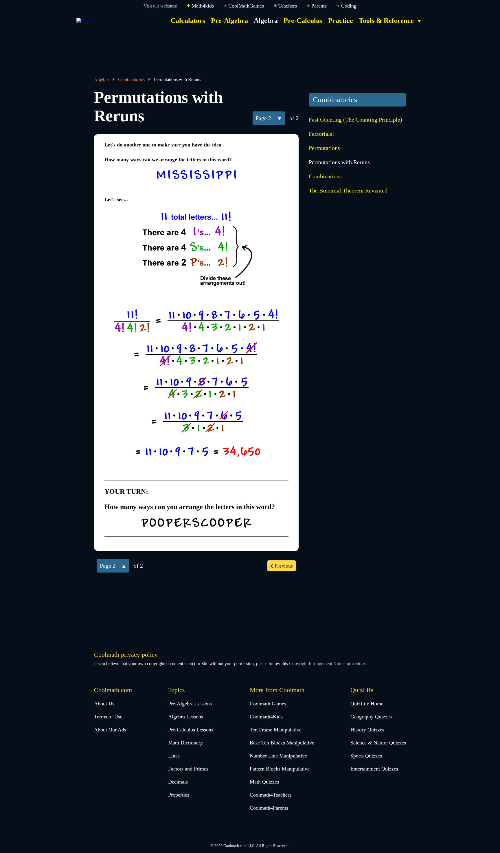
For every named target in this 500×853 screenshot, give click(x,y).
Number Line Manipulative (278, 756)
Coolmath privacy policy (126, 654)
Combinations (325, 176)
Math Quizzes (264, 782)
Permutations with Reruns (339, 162)
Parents (319, 6)
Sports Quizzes (366, 756)
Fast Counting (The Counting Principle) (355, 119)
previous (284, 566)
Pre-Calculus (303, 20)
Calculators (188, 20)
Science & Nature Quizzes (378, 743)
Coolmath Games (268, 704)
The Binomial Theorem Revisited (348, 190)
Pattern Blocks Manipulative (280, 769)
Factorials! (321, 134)
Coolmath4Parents (269, 808)
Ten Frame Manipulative (276, 730)
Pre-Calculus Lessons (190, 730)
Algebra (266, 20)
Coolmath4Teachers (270, 795)
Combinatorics (131, 79)
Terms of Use (108, 717)
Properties (178, 795)
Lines (174, 756)
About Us (104, 704)
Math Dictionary (185, 743)
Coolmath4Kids (266, 717)
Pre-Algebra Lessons (190, 704)
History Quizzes (367, 730)
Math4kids (203, 6)
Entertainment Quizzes (374, 769)
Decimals (178, 782)
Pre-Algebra (229, 20)
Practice (340, 20)
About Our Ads (110, 730)
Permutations (324, 148)
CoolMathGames (246, 6)
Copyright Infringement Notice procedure (327, 663)
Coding (348, 6)
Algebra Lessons (185, 717)
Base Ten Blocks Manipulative (282, 743)
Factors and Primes (188, 769)
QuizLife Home (366, 704)
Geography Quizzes (371, 717)
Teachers (287, 6)
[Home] (84, 20)
